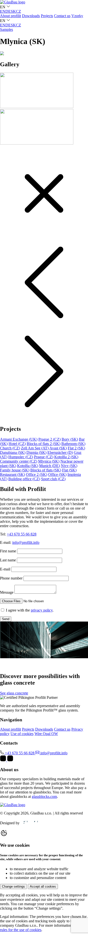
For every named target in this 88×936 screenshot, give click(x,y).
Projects (47, 16)
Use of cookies (22, 734)
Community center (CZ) (18, 461)
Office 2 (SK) (36, 474)
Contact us (62, 16)
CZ (18, 11)
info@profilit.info (25, 542)
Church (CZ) (10, 448)
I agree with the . (30, 610)
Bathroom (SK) (73, 444)
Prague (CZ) (43, 457)
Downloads (31, 16)
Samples (6, 29)
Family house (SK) (14, 470)
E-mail (5, 569)
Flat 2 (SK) (76, 448)
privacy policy (42, 610)
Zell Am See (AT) (35, 448)
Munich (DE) (49, 466)
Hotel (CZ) (17, 444)
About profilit (10, 16)
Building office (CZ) (24, 479)
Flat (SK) (69, 470)
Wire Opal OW (46, 734)
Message (6, 592)
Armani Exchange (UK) (18, 439)
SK (13, 11)
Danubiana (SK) (12, 452)
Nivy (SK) (69, 466)
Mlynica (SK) (48, 461)
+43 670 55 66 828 (21, 534)
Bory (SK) (70, 439)
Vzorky (77, 16)
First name (8, 551)
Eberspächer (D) (60, 452)
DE (8, 11)
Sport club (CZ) (53, 479)
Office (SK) (57, 474)
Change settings (13, 886)
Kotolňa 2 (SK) (66, 457)
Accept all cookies (43, 886)
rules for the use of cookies (20, 930)
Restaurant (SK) (12, 474)
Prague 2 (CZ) (49, 439)
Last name (8, 560)
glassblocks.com (44, 796)
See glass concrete (14, 693)
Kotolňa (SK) (27, 466)
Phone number (11, 578)
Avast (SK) (58, 448)
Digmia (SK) (36, 452)
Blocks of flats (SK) (45, 470)
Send (5, 619)
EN (2, 11)
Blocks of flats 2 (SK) (43, 444)
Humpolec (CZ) (20, 457)
